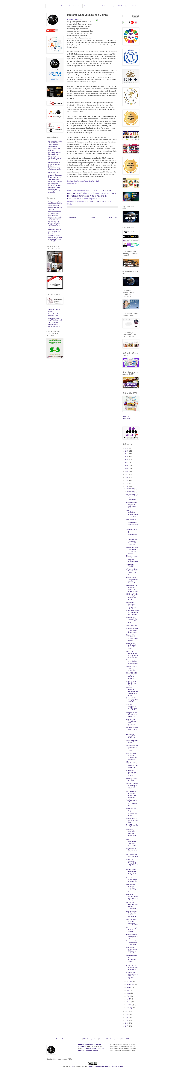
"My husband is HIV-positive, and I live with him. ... (131, 802)
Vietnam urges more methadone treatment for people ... (131, 812)
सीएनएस (127, 6)
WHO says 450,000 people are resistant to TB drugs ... (132, 897)
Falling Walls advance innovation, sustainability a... (131, 887)
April (128, 999)
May (128, 996)
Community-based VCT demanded (130, 736)
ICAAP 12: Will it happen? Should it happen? (131, 675)
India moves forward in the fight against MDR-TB (131, 950)
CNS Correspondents (90, 1039)
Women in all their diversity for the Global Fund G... (132, 571)
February (130, 1005)
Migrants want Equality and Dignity (131, 683)
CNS (72, 1067)
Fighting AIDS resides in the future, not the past (131, 619)
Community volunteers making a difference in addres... (131, 833)
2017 (127, 474)
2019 (127, 468)
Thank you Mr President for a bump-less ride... (54, 324)
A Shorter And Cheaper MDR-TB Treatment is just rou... (132, 974)
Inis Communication (100, 201)
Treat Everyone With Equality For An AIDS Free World (131, 542)
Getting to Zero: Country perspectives (131, 668)
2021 (127, 463)
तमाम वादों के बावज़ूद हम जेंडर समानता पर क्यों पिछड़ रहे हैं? (54, 231)
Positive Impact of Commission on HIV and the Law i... (132, 550)
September (131, 984)
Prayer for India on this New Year (54, 314)
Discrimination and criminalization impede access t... (132, 522)
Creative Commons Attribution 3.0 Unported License (105, 1067)
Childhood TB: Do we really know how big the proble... (132, 596)
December (130, 488)
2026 (127, 448)
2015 (127, 480)
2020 (127, 466)
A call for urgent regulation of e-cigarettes (132, 936)
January (130, 1008)
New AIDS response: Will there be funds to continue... (132, 654)
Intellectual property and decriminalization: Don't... (132, 773)
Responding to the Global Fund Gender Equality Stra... (132, 604)
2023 (127, 457)
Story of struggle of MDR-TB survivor (131, 929)
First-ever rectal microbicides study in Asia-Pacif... (131, 505)
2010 (127, 1017)
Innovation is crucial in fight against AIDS (131, 879)
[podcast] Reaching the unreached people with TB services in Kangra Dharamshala (54, 156)
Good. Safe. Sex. (132, 625)
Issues (56, 6)
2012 (127, 1011)
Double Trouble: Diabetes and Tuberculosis (131, 942)
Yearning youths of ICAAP (131, 779)
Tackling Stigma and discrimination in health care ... (131, 532)
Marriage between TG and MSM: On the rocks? (132, 630)
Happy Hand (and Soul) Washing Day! (55, 319)
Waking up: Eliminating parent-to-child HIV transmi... (132, 513)
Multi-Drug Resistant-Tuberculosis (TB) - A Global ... (132, 862)
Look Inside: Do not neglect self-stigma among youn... (132, 588)
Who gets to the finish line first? (132, 855)
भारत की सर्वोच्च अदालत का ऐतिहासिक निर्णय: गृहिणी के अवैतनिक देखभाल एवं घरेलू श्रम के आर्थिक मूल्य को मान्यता (54, 215)
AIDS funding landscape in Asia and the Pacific (131, 645)
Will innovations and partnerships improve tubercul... (131, 959)
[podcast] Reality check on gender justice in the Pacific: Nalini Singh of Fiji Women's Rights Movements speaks (55, 176)
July (128, 990)
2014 (127, 483)
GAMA (120, 6)
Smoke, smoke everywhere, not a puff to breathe (131, 872)
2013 (127, 486)
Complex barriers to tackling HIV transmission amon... (132, 786)
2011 (126, 1014)
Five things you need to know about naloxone (132, 661)
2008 (127, 1023)
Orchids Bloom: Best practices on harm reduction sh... (131, 913)
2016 (127, 477)
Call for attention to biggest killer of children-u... (132, 967)
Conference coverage (108, 6)
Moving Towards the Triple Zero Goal (132, 820)
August (129, 987)
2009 (127, 1020)
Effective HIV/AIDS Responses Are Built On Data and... (132, 691)
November (130, 491)
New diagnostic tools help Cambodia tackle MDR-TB (132, 922)
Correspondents (65, 6)
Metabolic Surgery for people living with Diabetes (132, 612)
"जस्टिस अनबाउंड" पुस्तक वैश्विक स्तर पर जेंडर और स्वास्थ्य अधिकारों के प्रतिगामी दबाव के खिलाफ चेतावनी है (55, 205)
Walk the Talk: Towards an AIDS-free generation (131, 721)
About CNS (125, 1039)
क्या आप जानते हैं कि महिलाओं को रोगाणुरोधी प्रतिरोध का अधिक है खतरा (54, 224)
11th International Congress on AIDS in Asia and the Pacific (91, 196)
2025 (127, 451)
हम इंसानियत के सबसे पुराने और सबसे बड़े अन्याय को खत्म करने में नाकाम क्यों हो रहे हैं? (55, 238)
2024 (127, 454)
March (129, 1002)
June (128, 993)
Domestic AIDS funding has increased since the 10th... (132, 756)
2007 (127, 1026)
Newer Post (72, 218)
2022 (127, 460)
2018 (127, 471)
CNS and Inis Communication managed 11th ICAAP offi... (132, 764)
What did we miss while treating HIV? (132, 729)
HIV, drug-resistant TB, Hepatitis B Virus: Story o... (132, 842)
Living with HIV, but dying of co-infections (132, 699)
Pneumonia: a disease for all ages (131, 850)
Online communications (91, 6)
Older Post (112, 218)
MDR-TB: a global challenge (132, 826)
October (130, 981)
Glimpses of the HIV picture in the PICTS (131, 714)
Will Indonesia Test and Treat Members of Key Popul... (132, 580)
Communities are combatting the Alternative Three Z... (132, 748)
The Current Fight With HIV (132, 565)
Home (49, 6)
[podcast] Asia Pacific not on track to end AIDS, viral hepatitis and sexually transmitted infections (55, 188)
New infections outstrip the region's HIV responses (131, 794)
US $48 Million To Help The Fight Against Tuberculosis (132, 905)
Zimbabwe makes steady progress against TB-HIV (132, 558)
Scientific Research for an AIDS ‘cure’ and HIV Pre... (131, 707)
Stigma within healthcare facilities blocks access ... (132, 637)
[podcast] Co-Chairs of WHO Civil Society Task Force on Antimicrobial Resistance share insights (55, 145)
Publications (77, 6)
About (134, 6)
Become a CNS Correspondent (109, 1039)
